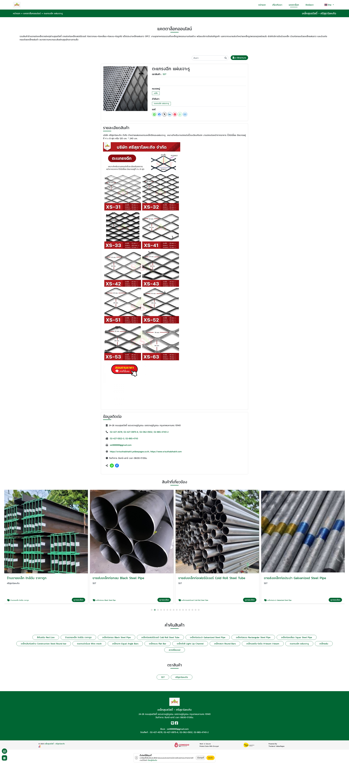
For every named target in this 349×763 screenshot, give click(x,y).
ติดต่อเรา (310, 4)
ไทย (330, 4)
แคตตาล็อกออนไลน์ (32, 13)
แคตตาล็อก (294, 4)
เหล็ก (156, 93)
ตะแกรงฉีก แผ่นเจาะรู (161, 103)
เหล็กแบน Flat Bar (157, 643)
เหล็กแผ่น (323, 643)
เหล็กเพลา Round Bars (225, 643)
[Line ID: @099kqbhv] (112, 465)
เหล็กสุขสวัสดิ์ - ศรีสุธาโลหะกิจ (54, 744)
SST (164, 74)
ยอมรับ (210, 758)
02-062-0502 (145, 432)
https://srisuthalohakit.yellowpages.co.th (129, 451)
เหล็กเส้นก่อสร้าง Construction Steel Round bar (43, 643)
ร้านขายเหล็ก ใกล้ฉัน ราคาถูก (78, 637)
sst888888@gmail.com (121, 445)
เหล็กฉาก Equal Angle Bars (125, 643)
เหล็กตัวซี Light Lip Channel (190, 643)
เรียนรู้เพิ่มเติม (152, 760)
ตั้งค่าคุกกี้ (200, 758)
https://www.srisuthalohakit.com (166, 451)
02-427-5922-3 (117, 438)
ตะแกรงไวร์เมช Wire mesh (89, 643)
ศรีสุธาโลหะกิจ (181, 677)
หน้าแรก (262, 4)
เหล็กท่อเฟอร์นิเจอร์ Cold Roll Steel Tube (160, 637)
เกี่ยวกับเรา (277, 4)
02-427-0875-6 (131, 432)
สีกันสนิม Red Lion (46, 637)
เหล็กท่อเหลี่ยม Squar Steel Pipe (296, 637)
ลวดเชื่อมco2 (174, 649)
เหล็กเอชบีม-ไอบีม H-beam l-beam (262, 643)
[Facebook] (117, 465)
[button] (152, 610)
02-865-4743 (131, 438)
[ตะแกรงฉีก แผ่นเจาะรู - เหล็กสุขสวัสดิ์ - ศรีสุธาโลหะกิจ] (125, 88)
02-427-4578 (116, 432)
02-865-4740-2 (161, 432)
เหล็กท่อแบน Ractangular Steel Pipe (253, 637)
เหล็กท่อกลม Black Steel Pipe (116, 637)
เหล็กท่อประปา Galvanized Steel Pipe (207, 637)
